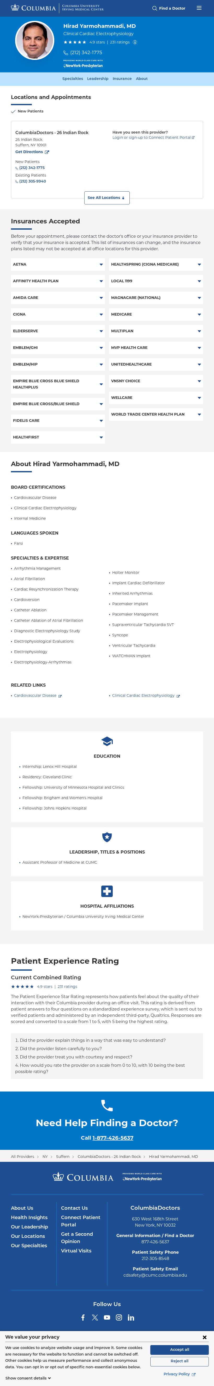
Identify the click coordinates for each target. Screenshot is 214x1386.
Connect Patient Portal (80, 1222)
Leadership (98, 79)
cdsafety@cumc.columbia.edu (155, 1275)
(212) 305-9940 (32, 182)
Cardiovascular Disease (35, 695)
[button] (107, 197)
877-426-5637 (155, 1241)
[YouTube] (107, 1317)
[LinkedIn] (131, 1317)
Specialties (72, 79)
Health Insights (29, 1218)
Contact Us (74, 1208)
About (142, 79)
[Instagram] (119, 1317)
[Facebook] (83, 1317)
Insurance (122, 79)
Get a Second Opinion (77, 1238)
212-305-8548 (155, 1258)
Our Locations (28, 1236)
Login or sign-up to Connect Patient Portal (151, 137)
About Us (22, 1208)
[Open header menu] (199, 7)
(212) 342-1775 (86, 52)
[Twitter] (95, 1317)
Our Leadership (29, 1227)
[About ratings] (136, 42)
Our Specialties (29, 1246)
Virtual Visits (76, 1251)
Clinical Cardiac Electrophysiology (143, 695)
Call (107, 1138)
